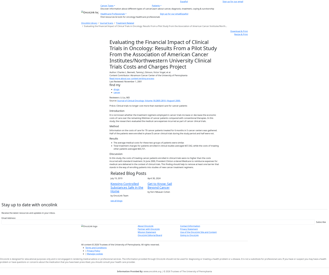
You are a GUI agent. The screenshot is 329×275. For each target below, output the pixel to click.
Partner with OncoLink (149, 229)
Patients (156, 5)
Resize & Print (241, 34)
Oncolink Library (89, 23)
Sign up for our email (233, 1)
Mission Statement (147, 232)
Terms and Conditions (96, 247)
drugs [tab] (116, 89)
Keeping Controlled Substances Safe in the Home (127, 187)
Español (184, 1)
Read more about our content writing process (131, 78)
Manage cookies (95, 253)
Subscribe (321, 222)
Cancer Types (106, 5)
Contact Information (190, 226)
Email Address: (9, 218)
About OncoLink (145, 226)
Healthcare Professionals (112, 13)
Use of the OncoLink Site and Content (198, 232)
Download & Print (239, 31)
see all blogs (116, 200)
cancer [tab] (117, 92)
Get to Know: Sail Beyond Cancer (160, 185)
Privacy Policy (93, 250)
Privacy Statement (189, 229)
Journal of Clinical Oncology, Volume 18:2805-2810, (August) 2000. (149, 100)
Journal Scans (106, 23)
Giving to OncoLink (189, 235)
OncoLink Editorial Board (150, 235)
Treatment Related (125, 23)
